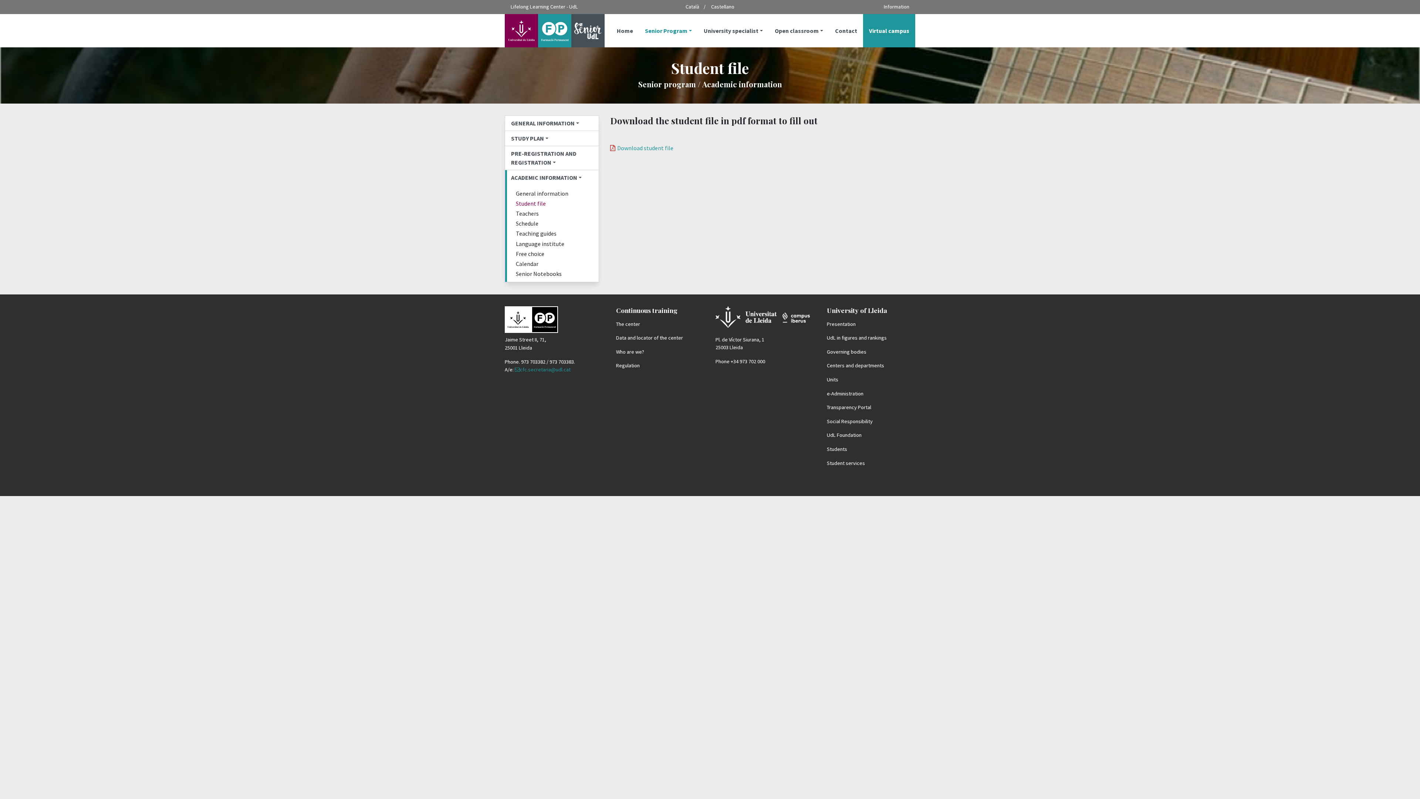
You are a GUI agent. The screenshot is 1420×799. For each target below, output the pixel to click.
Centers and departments (855, 365)
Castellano (722, 6)
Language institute (540, 243)
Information (896, 6)
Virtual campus (889, 30)
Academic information (544, 177)
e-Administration (845, 393)
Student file (531, 203)
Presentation (841, 324)
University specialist (731, 30)
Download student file (645, 148)
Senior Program (666, 30)
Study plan (527, 138)
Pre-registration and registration (544, 158)
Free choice (530, 253)
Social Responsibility (850, 421)
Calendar (527, 263)
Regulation (628, 365)
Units (832, 379)
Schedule (527, 223)
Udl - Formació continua (538, 30)
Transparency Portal (849, 407)
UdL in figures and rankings (857, 337)
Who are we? (630, 351)
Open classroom (797, 30)
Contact (846, 30)
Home (625, 30)
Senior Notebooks (539, 273)
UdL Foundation (844, 435)
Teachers (527, 213)
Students (837, 449)
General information (543, 123)
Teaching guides (536, 233)
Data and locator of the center (649, 337)
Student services (846, 463)
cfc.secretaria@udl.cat (545, 369)
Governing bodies (846, 351)
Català (692, 6)
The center (628, 324)
